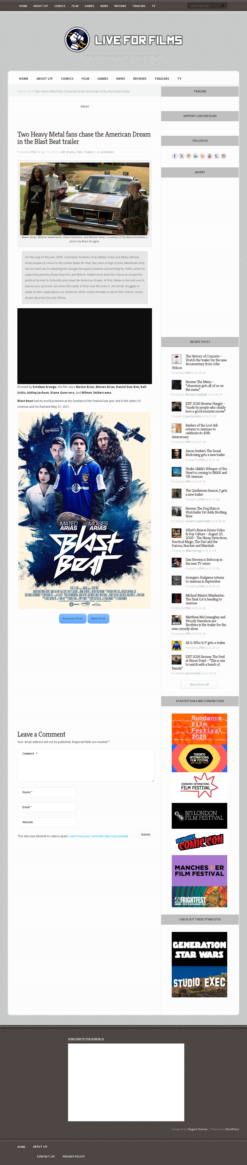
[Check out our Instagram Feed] (223, 156)
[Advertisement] (84, 116)
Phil (33, 152)
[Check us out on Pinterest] (189, 156)
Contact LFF (46, 1156)
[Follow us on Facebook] (175, 156)
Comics (59, 6)
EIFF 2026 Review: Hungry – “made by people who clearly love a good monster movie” (205, 407)
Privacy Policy (74, 1156)
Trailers (138, 6)
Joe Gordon (193, 416)
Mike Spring (193, 550)
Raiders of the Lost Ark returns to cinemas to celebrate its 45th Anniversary (195, 431)
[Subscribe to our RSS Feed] (203, 156)
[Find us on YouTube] (210, 156)
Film (75, 6)
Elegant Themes (198, 1129)
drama (70, 152)
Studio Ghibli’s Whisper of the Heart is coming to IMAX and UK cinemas (206, 472)
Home (23, 6)
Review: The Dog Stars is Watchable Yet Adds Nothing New (205, 512)
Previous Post (73, 618)
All (29, 91)
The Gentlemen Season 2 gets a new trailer (206, 492)
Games (89, 6)
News (104, 6)
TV (153, 6)
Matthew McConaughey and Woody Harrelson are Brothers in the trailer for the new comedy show (199, 623)
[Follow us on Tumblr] (217, 156)
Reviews (120, 6)
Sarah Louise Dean (197, 521)
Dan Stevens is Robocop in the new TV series (203, 561)
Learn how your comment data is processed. (99, 836)
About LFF (41, 6)
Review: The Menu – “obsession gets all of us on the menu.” (204, 385)
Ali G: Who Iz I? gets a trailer (205, 642)
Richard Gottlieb (196, 394)
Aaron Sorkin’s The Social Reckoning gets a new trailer (205, 452)
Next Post (98, 618)
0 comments (105, 152)
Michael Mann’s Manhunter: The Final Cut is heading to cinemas (204, 599)
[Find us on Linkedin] (196, 156)
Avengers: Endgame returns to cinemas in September (204, 579)
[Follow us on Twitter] (182, 156)
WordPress (232, 1129)
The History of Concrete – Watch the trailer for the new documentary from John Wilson (199, 362)
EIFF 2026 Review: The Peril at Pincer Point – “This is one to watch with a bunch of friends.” (198, 662)
